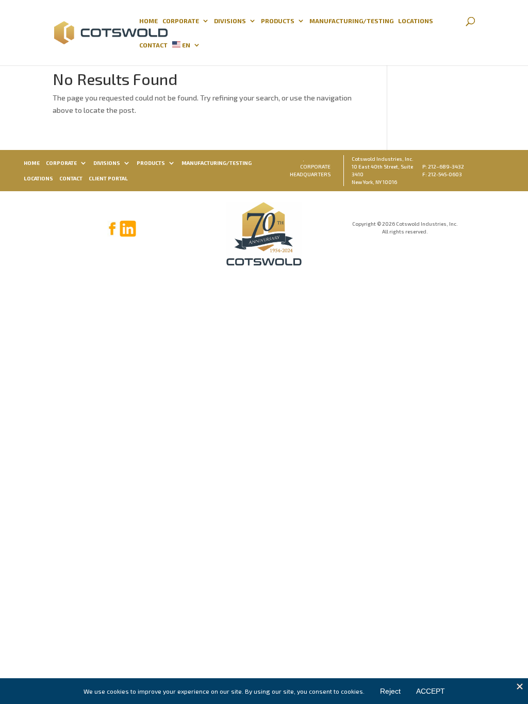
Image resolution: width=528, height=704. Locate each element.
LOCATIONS (415, 20)
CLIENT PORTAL (108, 178)
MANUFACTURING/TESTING (351, 20)
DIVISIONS (230, 20)
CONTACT (153, 44)
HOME (148, 20)
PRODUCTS (277, 20)
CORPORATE (180, 20)
